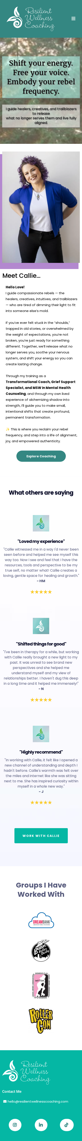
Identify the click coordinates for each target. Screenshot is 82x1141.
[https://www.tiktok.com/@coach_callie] (67, 1125)
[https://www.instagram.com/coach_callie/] (15, 1125)
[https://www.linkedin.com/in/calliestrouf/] (41, 1125)
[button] (73, 18)
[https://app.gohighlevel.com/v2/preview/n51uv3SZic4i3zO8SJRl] (41, 1072)
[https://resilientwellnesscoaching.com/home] (31, 19)
